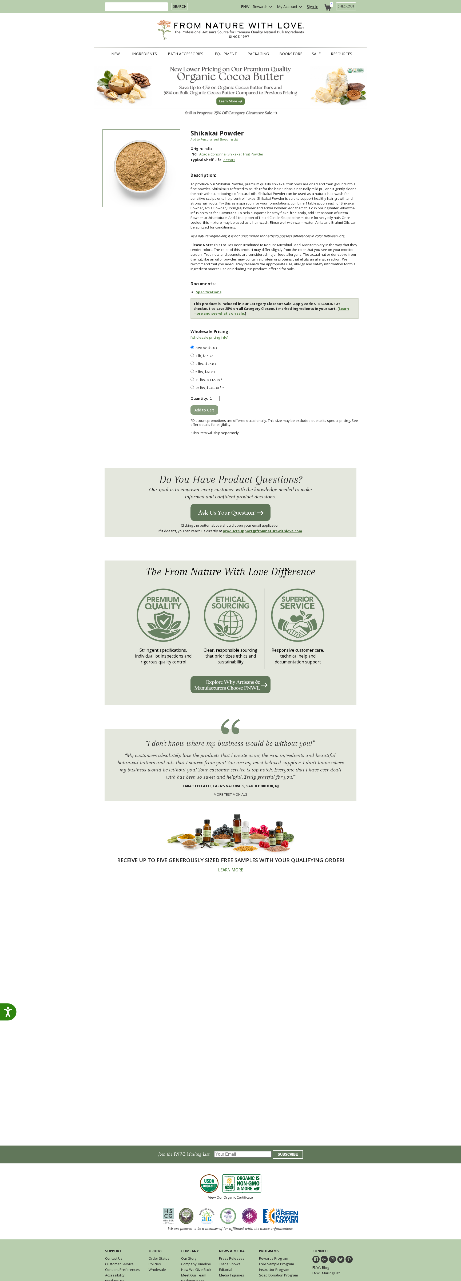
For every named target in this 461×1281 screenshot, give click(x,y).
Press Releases (231, 1258)
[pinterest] (349, 1259)
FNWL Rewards (254, 6)
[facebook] (316, 1259)
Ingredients (144, 54)
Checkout (346, 6)
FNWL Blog (320, 1267)
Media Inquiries (231, 1275)
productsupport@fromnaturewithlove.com (262, 531)
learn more (230, 870)
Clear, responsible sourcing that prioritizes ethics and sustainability (230, 656)
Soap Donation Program (278, 1275)
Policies (155, 1264)
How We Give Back (196, 1269)
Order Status (159, 1258)
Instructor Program (274, 1269)
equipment (226, 54)
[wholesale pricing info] (209, 337)
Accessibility (115, 1275)
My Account (287, 6)
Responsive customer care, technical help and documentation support (298, 656)
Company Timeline (196, 1264)
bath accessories (185, 54)
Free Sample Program (276, 1264)
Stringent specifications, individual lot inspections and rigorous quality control (163, 656)
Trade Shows (229, 1264)
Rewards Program (273, 1258)
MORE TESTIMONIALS (230, 794)
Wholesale (157, 1269)
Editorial (225, 1269)
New (115, 54)
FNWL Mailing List (326, 1273)
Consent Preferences (122, 1269)
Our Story (189, 1258)
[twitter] (340, 1259)
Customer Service (119, 1264)
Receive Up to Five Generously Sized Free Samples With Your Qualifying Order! (230, 860)
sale (316, 54)
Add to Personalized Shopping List (214, 139)
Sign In (312, 6)
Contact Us (113, 1258)
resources (341, 54)
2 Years (229, 159)
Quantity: (199, 398)
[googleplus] (324, 1259)
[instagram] (332, 1259)
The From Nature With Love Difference (230, 572)
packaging (258, 54)
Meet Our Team (193, 1275)
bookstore (290, 54)
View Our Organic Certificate (230, 1197)
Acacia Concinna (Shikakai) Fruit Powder (231, 154)
